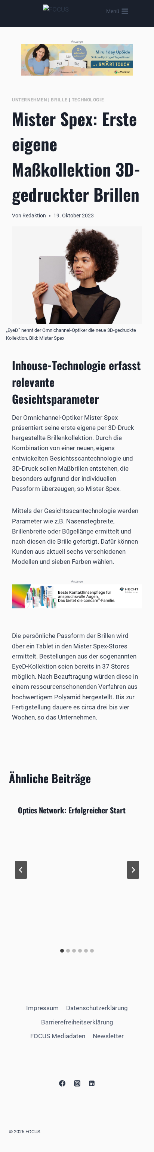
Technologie (88, 100)
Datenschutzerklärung (97, 1008)
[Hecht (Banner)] (77, 596)
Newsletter (108, 1036)
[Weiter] (133, 870)
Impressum (42, 1008)
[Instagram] (77, 1083)
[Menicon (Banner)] (77, 60)
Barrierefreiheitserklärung (77, 1022)
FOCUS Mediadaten (57, 1036)
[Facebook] (62, 1083)
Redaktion (34, 216)
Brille (59, 100)
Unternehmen (29, 100)
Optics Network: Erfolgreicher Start (72, 810)
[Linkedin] (91, 1083)
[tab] (62, 951)
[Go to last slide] (21, 870)
